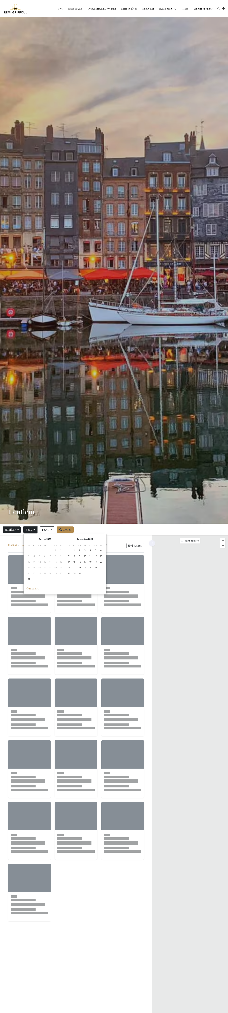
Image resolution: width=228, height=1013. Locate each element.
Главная (12, 545)
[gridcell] (55, 550)
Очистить (32, 588)
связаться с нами (203, 8)
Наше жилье (75, 8)
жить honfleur (129, 8)
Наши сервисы (167, 8)
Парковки (148, 8)
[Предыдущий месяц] (28, 539)
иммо (185, 8)
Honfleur (10, 529)
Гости (45, 529)
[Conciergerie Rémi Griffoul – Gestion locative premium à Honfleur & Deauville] (15, 8)
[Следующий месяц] (102, 539)
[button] (223, 8)
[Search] (218, 8)
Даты (29, 529)
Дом (60, 8)
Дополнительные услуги (102, 8)
